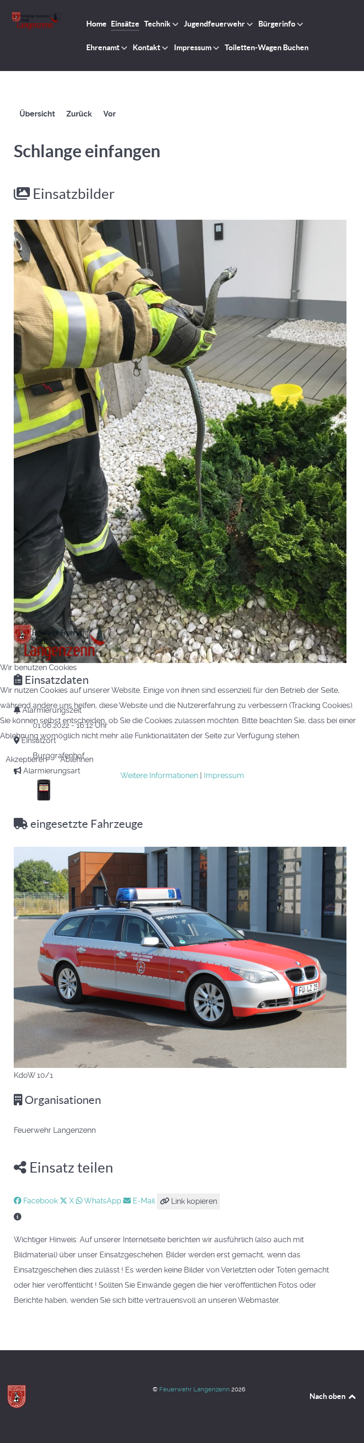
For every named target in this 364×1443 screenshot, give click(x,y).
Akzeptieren (26, 759)
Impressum (224, 775)
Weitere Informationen (159, 775)
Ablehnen (76, 759)
